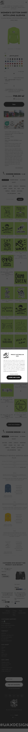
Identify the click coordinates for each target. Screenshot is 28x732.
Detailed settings (14, 374)
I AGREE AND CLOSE (14, 377)
